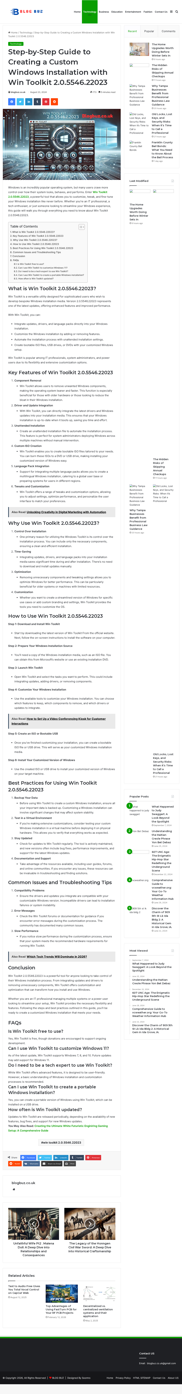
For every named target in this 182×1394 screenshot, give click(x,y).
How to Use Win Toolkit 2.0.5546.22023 (36, 244)
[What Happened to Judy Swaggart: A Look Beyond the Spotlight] (139, 811)
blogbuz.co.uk (18, 92)
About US (173, 1377)
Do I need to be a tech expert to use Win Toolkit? (43, 271)
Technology (89, 11)
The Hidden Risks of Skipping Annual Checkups (160, 467)
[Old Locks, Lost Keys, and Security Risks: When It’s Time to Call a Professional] (139, 123)
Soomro (86, 1377)
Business (104, 11)
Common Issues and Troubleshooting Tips (37, 252)
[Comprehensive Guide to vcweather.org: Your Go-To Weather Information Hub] (139, 885)
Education (117, 11)
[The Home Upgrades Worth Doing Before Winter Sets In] (139, 49)
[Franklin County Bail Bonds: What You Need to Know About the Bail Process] (139, 147)
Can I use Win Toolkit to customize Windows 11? (42, 267)
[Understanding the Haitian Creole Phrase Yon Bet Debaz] (139, 836)
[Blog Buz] (27, 12)
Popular (149, 31)
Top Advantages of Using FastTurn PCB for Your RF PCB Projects (61, 1309)
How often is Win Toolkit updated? (35, 278)
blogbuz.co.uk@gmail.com (161, 1363)
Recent (132, 31)
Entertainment (133, 11)
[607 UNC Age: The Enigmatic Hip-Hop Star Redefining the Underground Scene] (139, 857)
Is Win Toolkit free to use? (31, 264)
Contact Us (161, 11)
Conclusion (18, 256)
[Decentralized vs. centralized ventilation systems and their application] (99, 1294)
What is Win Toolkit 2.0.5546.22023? (33, 232)
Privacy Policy (123, 1377)
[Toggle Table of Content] (80, 227)
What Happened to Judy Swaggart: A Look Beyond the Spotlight (163, 814)
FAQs (16, 260)
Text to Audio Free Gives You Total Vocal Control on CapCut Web (24, 1290)
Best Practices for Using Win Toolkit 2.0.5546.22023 (43, 248)
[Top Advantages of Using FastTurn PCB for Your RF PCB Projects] (62, 1294)
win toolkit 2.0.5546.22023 (62, 1142)
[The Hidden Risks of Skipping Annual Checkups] (139, 70)
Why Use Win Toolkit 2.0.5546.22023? (35, 240)
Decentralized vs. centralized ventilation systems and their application (98, 1311)
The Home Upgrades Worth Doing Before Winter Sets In (139, 212)
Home (77, 11)
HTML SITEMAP (141, 1377)
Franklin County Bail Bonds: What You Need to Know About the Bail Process (162, 150)
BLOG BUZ (58, 1377)
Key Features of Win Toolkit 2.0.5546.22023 (38, 235)
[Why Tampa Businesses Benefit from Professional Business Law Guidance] (139, 95)
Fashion (148, 11)
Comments (168, 31)
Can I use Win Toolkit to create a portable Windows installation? (51, 275)
